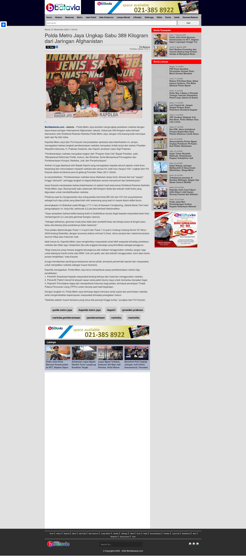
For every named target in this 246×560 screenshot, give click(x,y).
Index (134, 537)
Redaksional (186, 534)
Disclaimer (113, 537)
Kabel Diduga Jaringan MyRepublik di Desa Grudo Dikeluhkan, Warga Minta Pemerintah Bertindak (182, 169)
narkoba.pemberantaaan (66, 317)
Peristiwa (166, 534)
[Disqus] (97, 412)
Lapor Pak (175, 534)
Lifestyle (137, 17)
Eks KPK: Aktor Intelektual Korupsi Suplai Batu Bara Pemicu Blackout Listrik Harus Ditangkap (184, 133)
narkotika (134, 317)
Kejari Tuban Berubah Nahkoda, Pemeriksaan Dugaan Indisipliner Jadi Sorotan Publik (181, 157)
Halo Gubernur (106, 17)
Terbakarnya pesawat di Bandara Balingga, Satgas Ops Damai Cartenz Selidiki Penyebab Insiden (184, 181)
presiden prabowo (133, 310)
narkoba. (117, 317)
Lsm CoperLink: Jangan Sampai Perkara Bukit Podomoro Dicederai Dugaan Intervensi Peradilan (183, 108)
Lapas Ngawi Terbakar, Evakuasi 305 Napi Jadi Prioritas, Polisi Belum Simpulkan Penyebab (109, 366)
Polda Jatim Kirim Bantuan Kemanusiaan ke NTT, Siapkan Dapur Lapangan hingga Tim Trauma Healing (57, 367)
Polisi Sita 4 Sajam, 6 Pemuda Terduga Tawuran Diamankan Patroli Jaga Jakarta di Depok (183, 95)
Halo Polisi (91, 17)
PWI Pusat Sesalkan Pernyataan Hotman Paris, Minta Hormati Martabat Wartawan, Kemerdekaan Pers (183, 72)
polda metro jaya (62, 310)
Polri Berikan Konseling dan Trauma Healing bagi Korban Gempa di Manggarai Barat (183, 51)
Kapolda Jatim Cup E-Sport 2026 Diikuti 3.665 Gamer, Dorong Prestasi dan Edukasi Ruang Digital (183, 193)
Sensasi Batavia (190, 17)
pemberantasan (96, 317)
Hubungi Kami (124, 537)
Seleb (177, 17)
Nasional (69, 17)
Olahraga (149, 17)
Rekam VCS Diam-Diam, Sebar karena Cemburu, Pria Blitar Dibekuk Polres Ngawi (183, 83)
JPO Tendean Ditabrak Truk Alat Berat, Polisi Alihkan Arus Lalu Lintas (184, 119)
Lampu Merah (123, 17)
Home (49, 17)
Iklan (194, 534)
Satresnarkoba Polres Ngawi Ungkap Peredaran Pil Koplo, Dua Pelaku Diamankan (183, 143)
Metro (80, 17)
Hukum (58, 17)
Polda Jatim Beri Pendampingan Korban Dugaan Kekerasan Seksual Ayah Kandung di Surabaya (182, 205)
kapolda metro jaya (90, 310)
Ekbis (159, 17)
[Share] (3, 25)
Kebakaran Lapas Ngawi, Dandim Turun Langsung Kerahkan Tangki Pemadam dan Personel (84, 366)
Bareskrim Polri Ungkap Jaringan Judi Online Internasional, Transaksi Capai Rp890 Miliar (136, 366)
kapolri (112, 310)
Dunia (168, 17)
